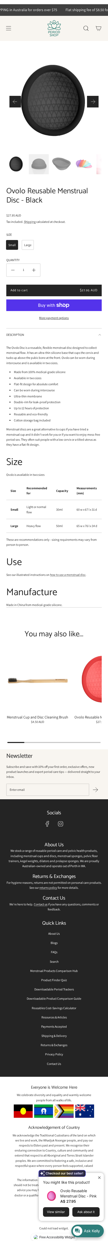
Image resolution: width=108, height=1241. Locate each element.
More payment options (54, 318)
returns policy (48, 888)
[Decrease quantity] (13, 270)
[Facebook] (47, 823)
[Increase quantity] (34, 270)
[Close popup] (99, 1177)
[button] (15, 101)
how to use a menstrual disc (67, 575)
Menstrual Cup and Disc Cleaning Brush (37, 717)
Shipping (30, 222)
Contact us (40, 904)
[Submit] (95, 789)
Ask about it (86, 1212)
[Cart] (98, 28)
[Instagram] (60, 823)
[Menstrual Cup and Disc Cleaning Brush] (37, 680)
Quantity (13, 260)
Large (27, 245)
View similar (56, 1212)
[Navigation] (8, 28)
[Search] (86, 28)
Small (12, 245)
